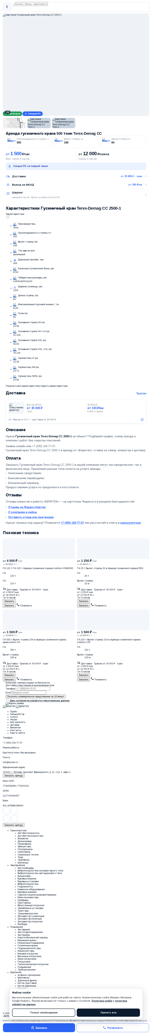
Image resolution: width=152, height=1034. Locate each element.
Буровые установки (28, 881)
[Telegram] (14, 813)
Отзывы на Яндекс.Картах (27, 507)
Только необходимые (43, 1012)
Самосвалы (24, 852)
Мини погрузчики (27, 959)
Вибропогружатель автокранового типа (40, 873)
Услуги (14, 717)
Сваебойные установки (30, 908)
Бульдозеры (24, 876)
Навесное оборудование (31, 889)
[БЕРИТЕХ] (9, 706)
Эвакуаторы (24, 846)
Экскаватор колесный (30, 918)
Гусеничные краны (28, 945)
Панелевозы (24, 844)
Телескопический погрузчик (33, 964)
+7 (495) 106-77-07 (72, 522)
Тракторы (23, 910)
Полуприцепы (25, 849)
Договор (14, 725)
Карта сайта (17, 733)
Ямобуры (22, 924)
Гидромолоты (25, 886)
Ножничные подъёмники (31, 943)
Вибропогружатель (28, 884)
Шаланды (23, 862)
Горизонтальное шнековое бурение (37, 895)
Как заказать (17, 722)
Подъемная (16, 927)
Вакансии (15, 727)
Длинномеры (25, 841)
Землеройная (17, 865)
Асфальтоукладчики (29, 975)
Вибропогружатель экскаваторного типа (40, 870)
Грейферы (23, 900)
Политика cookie (102, 1000)
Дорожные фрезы (27, 980)
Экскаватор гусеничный (31, 916)
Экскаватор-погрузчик (30, 921)
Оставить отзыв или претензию (31, 516)
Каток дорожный (27, 986)
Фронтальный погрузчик (31, 905)
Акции (13, 719)
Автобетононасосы (28, 833)
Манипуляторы (26, 951)
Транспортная (18, 830)
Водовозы (23, 838)
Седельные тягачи (28, 854)
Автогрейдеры (26, 868)
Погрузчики (24, 961)
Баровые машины (27, 892)
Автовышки (24, 929)
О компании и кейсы (22, 512)
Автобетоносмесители (30, 836)
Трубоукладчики (27, 969)
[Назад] (7, 7)
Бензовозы (23, 977)
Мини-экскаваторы (28, 897)
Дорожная (16, 972)
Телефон (10, 688)
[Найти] (82, 8)
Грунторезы (24, 902)
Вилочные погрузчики (29, 956)
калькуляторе (130, 522)
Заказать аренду (13, 775)
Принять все (108, 1012)
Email (8, 692)
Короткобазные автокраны (33, 937)
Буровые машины (27, 878)
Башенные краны (27, 940)
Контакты (15, 730)
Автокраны (24, 935)
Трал (20, 857)
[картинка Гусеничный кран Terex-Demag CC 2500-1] (76, 63)
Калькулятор (17, 714)
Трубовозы (23, 860)
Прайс (13, 711)
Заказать (41, 1027)
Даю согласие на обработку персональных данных (40, 700)
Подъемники (24, 967)
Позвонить (115, 1027)
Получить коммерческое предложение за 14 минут (35, 696)
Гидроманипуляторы (29, 948)
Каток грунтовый (27, 983)
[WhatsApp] (6, 813)
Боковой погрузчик (28, 953)
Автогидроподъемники (30, 932)
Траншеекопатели (28, 913)
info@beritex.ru (10, 762)
